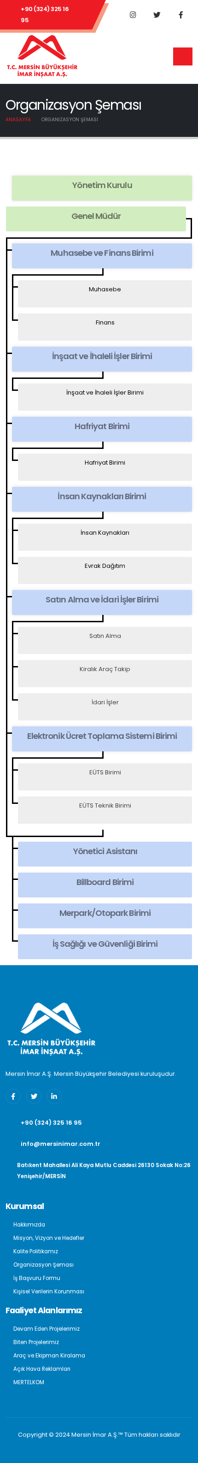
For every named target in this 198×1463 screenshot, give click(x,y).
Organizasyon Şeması (43, 1264)
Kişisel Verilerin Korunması (48, 1291)
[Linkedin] (54, 1096)
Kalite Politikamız (35, 1251)
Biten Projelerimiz (36, 1342)
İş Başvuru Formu (36, 1278)
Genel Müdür (96, 216)
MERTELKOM (28, 1382)
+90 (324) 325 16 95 (45, 14)
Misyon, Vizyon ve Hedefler (48, 1238)
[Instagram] (133, 15)
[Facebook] (181, 15)
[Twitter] (157, 15)
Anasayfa (18, 119)
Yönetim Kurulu (102, 185)
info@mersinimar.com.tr (60, 1143)
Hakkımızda (29, 1224)
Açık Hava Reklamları (41, 1369)
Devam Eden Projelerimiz (46, 1329)
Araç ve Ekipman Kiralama (49, 1355)
